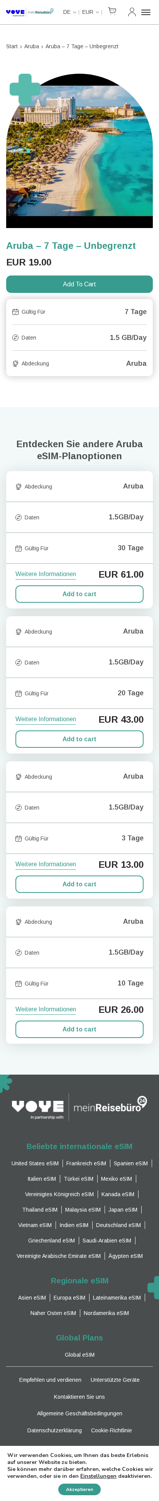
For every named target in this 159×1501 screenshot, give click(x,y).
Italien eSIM (41, 1179)
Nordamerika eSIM (106, 1313)
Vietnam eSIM (35, 1225)
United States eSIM (35, 1163)
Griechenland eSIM (51, 1240)
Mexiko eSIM (116, 1179)
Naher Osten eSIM (53, 1313)
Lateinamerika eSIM (117, 1298)
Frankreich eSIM (86, 1163)
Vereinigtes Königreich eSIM (59, 1194)
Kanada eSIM (117, 1194)
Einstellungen (98, 1476)
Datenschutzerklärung (54, 1430)
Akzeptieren (79, 1489)
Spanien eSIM (131, 1163)
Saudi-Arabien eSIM (107, 1240)
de (67, 12)
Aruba (31, 46)
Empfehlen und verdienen (50, 1380)
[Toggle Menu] (147, 12)
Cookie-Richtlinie (111, 1430)
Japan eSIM (122, 1210)
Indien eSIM (73, 1225)
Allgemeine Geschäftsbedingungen (79, 1413)
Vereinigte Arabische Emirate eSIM (59, 1256)
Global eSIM (80, 1355)
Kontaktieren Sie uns (79, 1397)
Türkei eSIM (78, 1179)
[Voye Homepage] (30, 12)
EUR (87, 12)
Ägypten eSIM (125, 1256)
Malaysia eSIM (83, 1210)
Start (12, 46)
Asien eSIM (32, 1298)
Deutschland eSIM (118, 1225)
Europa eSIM (69, 1298)
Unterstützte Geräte (115, 1380)
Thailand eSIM (40, 1210)
